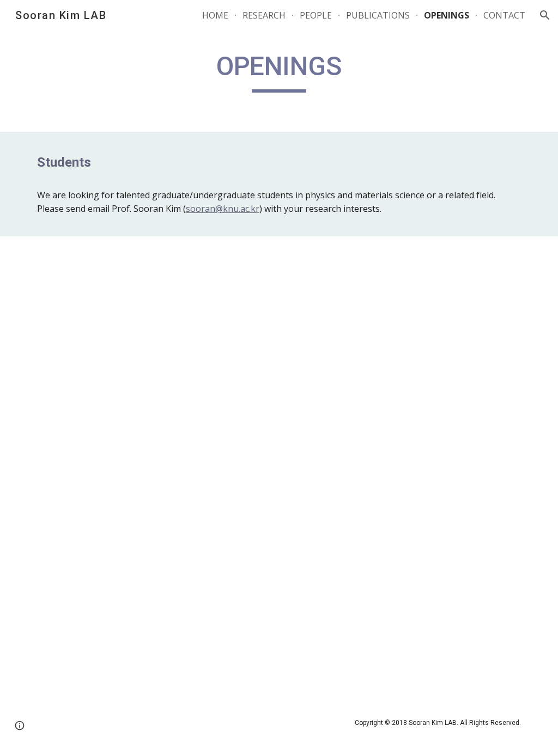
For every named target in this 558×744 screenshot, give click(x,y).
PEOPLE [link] (316, 15)
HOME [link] (215, 15)
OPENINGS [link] (446, 15)
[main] (279, 71)
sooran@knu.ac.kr (222, 209)
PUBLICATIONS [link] (378, 15)
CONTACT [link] (504, 15)
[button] (545, 15)
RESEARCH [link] (264, 15)
